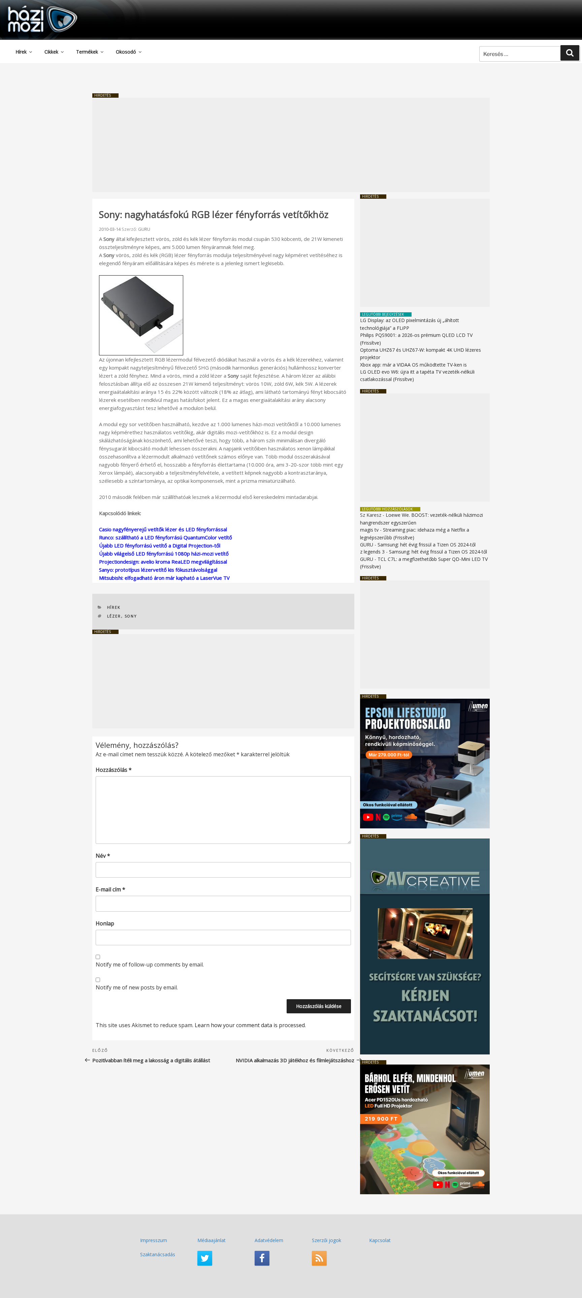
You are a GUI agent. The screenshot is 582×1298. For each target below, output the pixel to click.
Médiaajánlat (211, 1240)
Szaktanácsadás (157, 1254)
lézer (114, 616)
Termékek (87, 52)
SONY (131, 616)
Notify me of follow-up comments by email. (150, 964)
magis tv (369, 530)
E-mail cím (110, 889)
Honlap (105, 923)
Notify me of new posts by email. (137, 987)
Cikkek (51, 52)
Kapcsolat (380, 1240)
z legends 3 (372, 551)
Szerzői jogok (326, 1240)
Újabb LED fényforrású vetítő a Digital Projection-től (159, 545)
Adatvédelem (269, 1240)
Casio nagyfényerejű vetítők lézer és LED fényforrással (163, 529)
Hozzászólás (114, 769)
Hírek (21, 52)
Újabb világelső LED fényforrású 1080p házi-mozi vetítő (164, 553)
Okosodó (126, 52)
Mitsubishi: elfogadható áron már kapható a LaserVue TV (164, 577)
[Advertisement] (291, 145)
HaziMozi (33, 8)
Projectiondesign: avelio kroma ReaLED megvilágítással (163, 561)
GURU (144, 229)
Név (103, 855)
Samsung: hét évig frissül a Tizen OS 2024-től (427, 544)
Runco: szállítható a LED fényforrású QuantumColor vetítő (165, 537)
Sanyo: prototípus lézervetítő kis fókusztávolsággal (158, 569)
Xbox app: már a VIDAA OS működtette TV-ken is (413, 364)
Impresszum (153, 1240)
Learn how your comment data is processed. (250, 1025)
